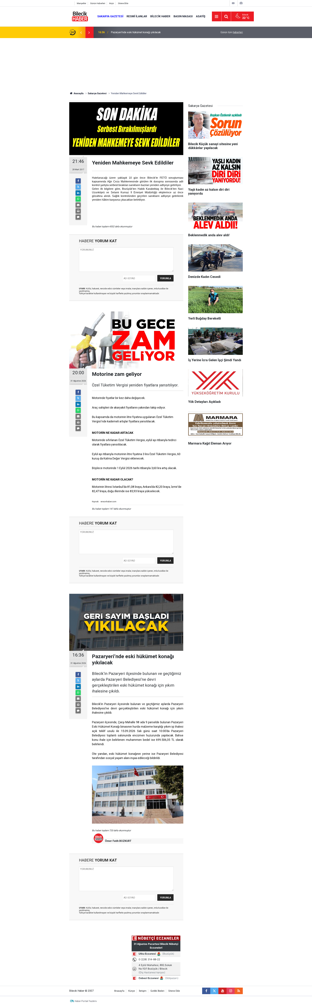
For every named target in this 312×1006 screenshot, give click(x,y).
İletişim (142, 991)
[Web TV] (233, 3)
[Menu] (217, 17)
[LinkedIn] (78, 193)
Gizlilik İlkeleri (157, 991)
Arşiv (111, 3)
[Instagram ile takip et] (231, 991)
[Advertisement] (156, 62)
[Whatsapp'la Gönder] (78, 199)
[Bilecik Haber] (80, 16)
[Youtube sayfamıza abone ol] (222, 991)
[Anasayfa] (71, 3)
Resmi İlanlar (137, 16)
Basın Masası (183, 16)
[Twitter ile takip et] (214, 991)
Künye (131, 991)
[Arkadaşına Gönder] (78, 205)
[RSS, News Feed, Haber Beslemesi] (239, 991)
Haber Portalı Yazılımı (86, 1001)
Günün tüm (232, 32)
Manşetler (81, 3)
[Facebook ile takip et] (206, 991)
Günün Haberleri (97, 3)
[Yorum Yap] (78, 217)
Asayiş (200, 16)
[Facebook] (78, 181)
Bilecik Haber (160, 16)
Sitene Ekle (123, 3)
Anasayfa (78, 93)
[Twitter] (78, 187)
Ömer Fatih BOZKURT (118, 840)
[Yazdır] (78, 211)
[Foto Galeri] (241, 3)
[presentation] (81, 32)
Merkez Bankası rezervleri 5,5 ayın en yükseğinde (139, 32)
